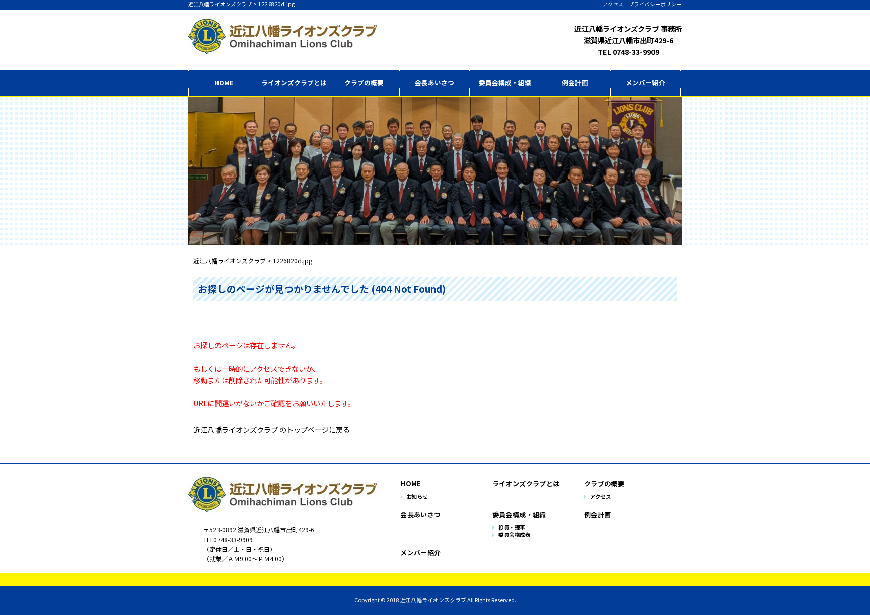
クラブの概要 (364, 82)
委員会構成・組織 (505, 82)
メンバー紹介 (645, 82)
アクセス (613, 4)
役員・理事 (511, 527)
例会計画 (575, 82)
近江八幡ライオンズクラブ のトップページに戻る (271, 429)
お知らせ (417, 497)
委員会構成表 (514, 535)
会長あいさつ (434, 82)
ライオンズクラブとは (525, 483)
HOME (223, 82)
